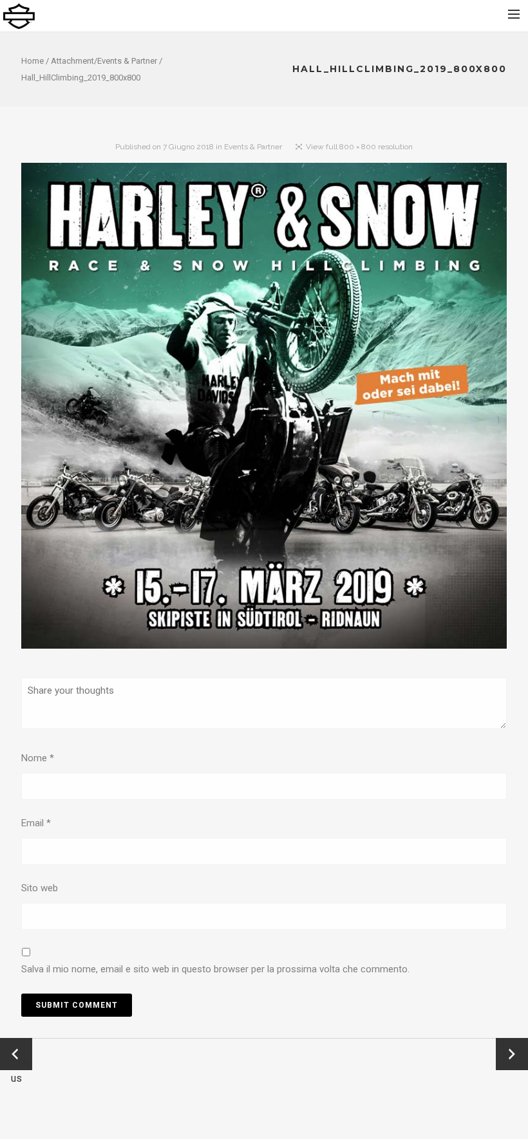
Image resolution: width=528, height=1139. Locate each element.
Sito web (39, 888)
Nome (37, 758)
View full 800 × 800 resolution (359, 146)
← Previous (16, 1055)
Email (36, 823)
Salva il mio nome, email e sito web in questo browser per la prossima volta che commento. (215, 969)
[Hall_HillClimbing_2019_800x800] (264, 408)
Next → (512, 1054)
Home (32, 61)
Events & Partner (127, 61)
